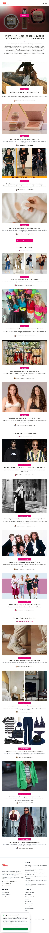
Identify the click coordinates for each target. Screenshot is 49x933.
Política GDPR (41, 919)
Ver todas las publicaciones (24, 250)
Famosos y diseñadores (24, 464)
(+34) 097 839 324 (7, 883)
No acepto (15, 926)
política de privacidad (7, 922)
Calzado (27, 899)
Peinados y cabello (29, 903)
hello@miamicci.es (7, 885)
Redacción (5, 889)
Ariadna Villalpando (6, 894)
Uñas (26, 910)
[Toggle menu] (46, 3)
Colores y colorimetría (24, 657)
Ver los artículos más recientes (24, 240)
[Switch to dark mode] (43, 3)
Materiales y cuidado (29, 892)
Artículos (27, 862)
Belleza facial (24, 136)
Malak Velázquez (5, 892)
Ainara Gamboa (5, 896)
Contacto (35, 919)
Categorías (28, 889)
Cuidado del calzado (29, 908)
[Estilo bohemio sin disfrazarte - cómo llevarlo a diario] (24, 78)
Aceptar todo (15, 929)
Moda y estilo (24, 15)
